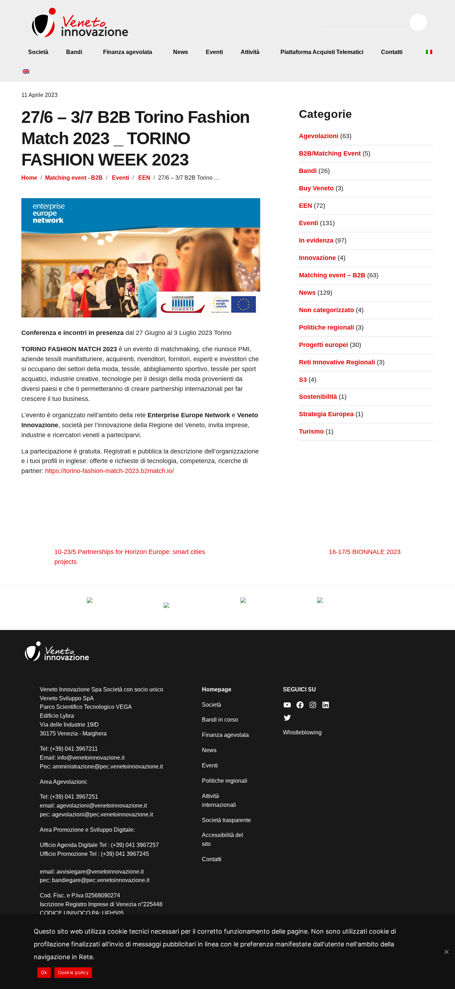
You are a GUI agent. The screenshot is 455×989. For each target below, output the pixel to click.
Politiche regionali (326, 327)
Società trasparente (226, 820)
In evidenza (316, 240)
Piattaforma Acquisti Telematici (321, 52)
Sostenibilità (318, 396)
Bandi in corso (220, 720)
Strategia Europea (326, 414)
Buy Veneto (316, 188)
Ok (44, 972)
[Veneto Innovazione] (80, 22)
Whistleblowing (302, 732)
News (180, 52)
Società (38, 52)
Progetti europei (323, 344)
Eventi (214, 52)
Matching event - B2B (74, 177)
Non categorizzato (326, 310)
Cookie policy (73, 972)
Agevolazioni (318, 136)
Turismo (311, 431)
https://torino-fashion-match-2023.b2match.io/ (109, 470)
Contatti (391, 52)
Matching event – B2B (332, 275)
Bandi (74, 52)
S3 (303, 379)
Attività (250, 52)
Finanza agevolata (127, 52)
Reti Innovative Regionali (337, 362)
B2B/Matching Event (330, 153)
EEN (144, 177)
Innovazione (317, 257)
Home (29, 177)
